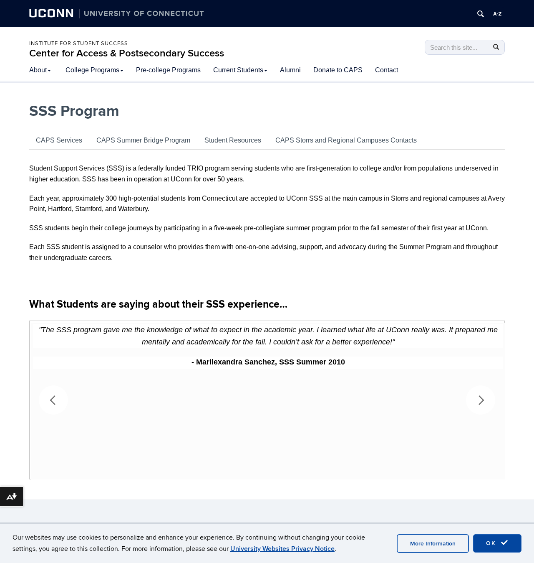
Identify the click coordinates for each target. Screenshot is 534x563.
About (38, 70)
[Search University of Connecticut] (480, 13)
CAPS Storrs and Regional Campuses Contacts (346, 140)
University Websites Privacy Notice (282, 549)
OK (492, 543)
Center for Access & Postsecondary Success (126, 53)
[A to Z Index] (497, 13)
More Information (433, 543)
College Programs (92, 70)
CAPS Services (59, 140)
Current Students (238, 70)
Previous (53, 400)
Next (480, 400)
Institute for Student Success (78, 43)
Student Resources (232, 140)
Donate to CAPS (338, 70)
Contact (386, 70)
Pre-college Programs (168, 70)
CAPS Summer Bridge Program (143, 140)
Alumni (290, 70)
